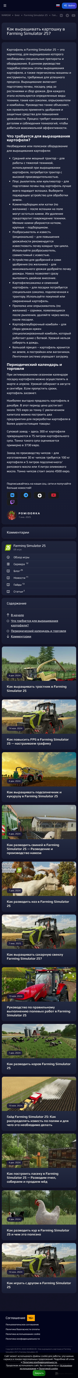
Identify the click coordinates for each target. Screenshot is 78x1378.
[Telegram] (25, 495)
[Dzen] (40, 495)
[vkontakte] (12, 495)
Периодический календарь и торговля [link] (38, 631)
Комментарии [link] (21, 636)
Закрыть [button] (39, 1373)
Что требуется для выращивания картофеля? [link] (34, 623)
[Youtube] (53, 495)
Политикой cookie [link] (48, 1368)
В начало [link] (17, 615)
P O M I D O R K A (29, 513)
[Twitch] (12, 502)
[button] (5, 5)
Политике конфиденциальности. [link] (40, 1362)
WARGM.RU (32, 1349)
